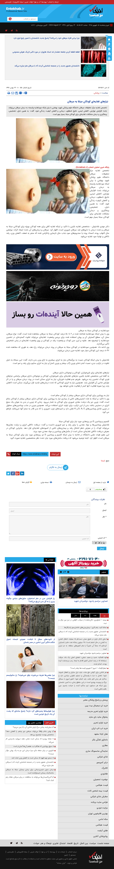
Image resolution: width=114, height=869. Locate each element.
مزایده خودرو (102, 808)
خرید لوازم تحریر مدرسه (97, 711)
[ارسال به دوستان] (12, 93)
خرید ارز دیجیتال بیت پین (96, 705)
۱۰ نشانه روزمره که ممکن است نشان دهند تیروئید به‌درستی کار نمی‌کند (30, 740)
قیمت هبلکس (102, 785)
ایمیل (104, 510)
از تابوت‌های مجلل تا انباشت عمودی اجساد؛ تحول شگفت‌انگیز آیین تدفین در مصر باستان (30, 641)
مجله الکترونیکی (22, 852)
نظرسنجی (8, 2)
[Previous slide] (68, 572)
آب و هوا (37, 2)
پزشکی (96, 93)
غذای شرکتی (102, 756)
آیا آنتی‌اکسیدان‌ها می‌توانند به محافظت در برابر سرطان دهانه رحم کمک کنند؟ (30, 779)
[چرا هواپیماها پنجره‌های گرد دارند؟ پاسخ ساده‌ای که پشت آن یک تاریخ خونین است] (30, 694)
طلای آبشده (103, 830)
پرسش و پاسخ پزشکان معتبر (95, 700)
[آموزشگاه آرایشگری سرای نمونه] (57, 315)
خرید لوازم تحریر (101, 722)
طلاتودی (104, 773)
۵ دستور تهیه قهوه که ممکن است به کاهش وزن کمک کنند (33, 757)
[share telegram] (12, 30)
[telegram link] (17, 843)
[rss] (17, 30)
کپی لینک (55, 454)
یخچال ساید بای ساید (98, 717)
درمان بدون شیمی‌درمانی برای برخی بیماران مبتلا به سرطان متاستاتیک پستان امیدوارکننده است (30, 771)
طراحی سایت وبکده (99, 802)
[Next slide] (61, 572)
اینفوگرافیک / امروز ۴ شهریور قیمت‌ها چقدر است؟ (88, 668)
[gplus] (17, 473)
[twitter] (8, 473)
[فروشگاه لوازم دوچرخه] (57, 286)
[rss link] (22, 843)
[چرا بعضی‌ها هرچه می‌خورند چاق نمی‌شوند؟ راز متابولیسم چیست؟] (30, 658)
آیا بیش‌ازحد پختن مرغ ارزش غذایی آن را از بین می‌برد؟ (33, 727)
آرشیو (66, 855)
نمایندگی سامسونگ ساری (97, 751)
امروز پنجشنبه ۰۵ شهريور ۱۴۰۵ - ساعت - (92, 25)
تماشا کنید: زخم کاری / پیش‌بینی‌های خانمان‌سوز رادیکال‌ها (85, 627)
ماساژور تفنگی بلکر (100, 739)
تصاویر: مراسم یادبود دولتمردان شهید (91, 601)
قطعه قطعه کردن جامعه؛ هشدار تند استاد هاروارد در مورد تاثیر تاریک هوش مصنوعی (46, 51)
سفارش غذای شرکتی (99, 796)
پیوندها (44, 2)
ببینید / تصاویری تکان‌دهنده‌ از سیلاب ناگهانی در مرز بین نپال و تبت (83, 621)
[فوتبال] (109, 49)
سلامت (105, 93)
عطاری (105, 745)
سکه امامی (103, 819)
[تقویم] (109, 53)
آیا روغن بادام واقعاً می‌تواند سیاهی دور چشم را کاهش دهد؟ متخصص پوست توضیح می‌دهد (30, 733)
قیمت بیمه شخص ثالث (97, 791)
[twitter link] (11, 843)
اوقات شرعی (28, 2)
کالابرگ (105, 768)
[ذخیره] (16, 93)
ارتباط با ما (61, 852)
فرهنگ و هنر (45, 843)
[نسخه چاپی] (9, 93)
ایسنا (103, 460)
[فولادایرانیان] (57, 257)
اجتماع (62, 843)
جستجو (73, 855)
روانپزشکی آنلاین (100, 836)
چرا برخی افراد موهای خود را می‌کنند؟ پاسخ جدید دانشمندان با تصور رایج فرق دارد (47, 38)
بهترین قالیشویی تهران (98, 813)
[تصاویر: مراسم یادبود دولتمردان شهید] (83, 587)
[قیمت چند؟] (109, 44)
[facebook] (13, 473)
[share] (6, 30)
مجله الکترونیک (18, 2)
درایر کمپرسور (102, 762)
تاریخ (76, 843)
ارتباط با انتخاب (53, 2)
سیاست (92, 843)
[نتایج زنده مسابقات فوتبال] (109, 58)
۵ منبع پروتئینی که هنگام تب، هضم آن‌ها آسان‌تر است (33, 746)
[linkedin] (22, 473)
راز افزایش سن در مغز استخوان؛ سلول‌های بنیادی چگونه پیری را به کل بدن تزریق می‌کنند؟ (30, 600)
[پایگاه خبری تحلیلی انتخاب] (97, 12)
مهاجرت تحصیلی (100, 779)
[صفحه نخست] (109, 39)
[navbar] (111, 25)
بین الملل (84, 843)
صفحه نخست (103, 843)
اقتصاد (69, 843)
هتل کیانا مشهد (101, 734)
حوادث (36, 843)
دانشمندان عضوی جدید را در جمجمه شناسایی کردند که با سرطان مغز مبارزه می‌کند (47, 65)
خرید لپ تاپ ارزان (100, 728)
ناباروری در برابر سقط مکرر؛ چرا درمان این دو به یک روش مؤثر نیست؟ (30, 752)
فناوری (55, 843)
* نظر (104, 516)
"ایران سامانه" (61, 863)
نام (105, 503)
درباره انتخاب (72, 852)
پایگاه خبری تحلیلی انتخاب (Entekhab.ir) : (92, 167)
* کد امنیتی (102, 537)
